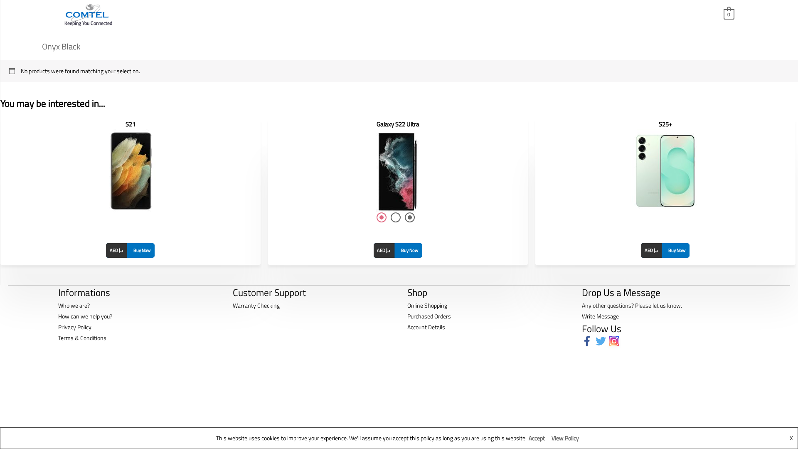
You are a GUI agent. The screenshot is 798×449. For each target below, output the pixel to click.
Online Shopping (427, 305)
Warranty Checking (256, 305)
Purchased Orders (429, 316)
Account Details (426, 327)
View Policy (565, 438)
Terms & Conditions (82, 337)
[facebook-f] (589, 341)
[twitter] (602, 341)
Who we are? (74, 305)
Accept (537, 438)
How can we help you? (85, 316)
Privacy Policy (74, 327)
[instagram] (616, 341)
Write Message (600, 316)
